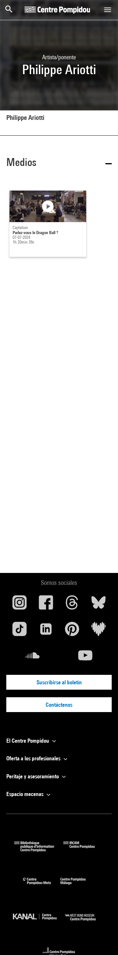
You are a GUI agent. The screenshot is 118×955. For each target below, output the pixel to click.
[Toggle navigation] (107, 9)
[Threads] (72, 604)
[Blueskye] (98, 604)
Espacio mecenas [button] (25, 794)
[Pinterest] (72, 631)
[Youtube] (85, 657)
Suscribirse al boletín (59, 682)
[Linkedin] (46, 631)
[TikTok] (19, 631)
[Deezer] (98, 631)
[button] (59, 163)
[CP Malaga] (77, 886)
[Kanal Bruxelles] (39, 922)
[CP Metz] (41, 886)
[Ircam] (83, 849)
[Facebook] (46, 604)
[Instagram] (19, 604)
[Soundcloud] (32, 657)
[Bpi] (38, 849)
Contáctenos (59, 704)
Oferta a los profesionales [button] (34, 758)
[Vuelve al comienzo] (103, 940)
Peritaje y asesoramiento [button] (33, 776)
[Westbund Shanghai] (85, 922)
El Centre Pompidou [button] (28, 740)
